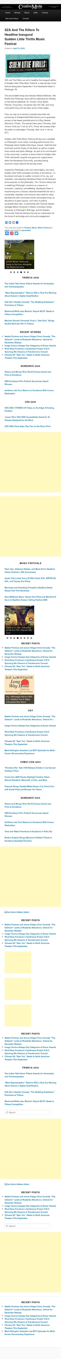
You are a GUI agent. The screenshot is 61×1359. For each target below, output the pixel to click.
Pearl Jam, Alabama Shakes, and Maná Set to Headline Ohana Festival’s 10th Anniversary (30, 570)
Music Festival (44, 227)
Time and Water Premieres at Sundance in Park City (28, 831)
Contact (26, 18)
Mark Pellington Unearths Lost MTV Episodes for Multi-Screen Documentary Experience (30, 752)
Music (27, 12)
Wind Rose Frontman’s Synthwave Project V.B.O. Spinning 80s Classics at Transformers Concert (27, 733)
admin (7, 230)
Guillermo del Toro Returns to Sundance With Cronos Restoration (29, 392)
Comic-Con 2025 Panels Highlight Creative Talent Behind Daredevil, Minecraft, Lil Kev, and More (27, 778)
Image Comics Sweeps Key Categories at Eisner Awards (30, 345)
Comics (45, 12)
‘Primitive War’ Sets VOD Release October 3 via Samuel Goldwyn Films (30, 769)
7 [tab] (28, 638)
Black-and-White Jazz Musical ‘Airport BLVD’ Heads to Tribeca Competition (29, 313)
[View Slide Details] (19, 254)
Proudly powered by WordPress (30, 1353)
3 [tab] (18, 272)
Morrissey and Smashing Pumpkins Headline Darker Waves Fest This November (29, 589)
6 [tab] (28, 272)
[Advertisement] (30, 462)
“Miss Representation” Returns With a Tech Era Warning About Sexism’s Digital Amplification (30, 294)
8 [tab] (31, 638)
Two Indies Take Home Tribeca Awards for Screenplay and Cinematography (29, 285)
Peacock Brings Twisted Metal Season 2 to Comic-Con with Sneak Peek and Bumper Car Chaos (29, 788)
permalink (26, 230)
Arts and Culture (11, 18)
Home (7, 12)
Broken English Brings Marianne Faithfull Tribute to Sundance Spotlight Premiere (28, 839)
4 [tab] (21, 272)
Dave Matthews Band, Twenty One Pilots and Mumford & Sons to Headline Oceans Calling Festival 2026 (30, 598)
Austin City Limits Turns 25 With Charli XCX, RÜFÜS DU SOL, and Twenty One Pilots (30, 580)
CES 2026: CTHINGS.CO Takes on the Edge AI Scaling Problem (29, 409)
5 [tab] (24, 272)
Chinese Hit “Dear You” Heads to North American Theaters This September (27, 743)
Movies (17, 12)
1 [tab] (11, 272)
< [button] (8, 253)
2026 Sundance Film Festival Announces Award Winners (26, 383)
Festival (27, 227)
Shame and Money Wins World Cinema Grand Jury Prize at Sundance (28, 373)
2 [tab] (14, 272)
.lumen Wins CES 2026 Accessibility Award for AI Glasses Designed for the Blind (27, 418)
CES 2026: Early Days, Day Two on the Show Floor (28, 426)
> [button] (30, 253)
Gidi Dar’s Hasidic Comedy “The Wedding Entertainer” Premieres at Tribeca (30, 303)
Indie (36, 12)
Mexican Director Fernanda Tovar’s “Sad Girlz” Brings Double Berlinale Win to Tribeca (29, 322)
